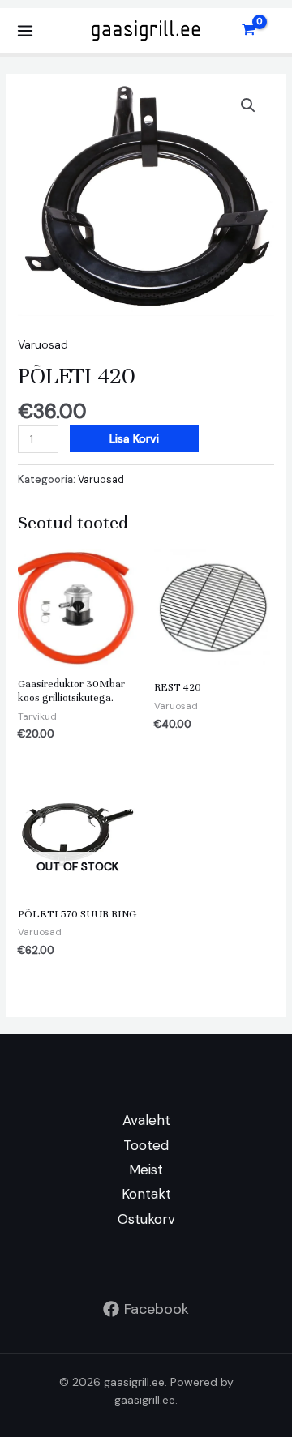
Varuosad (43, 344)
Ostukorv (146, 1219)
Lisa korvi (134, 438)
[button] (248, 105)
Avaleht (146, 1120)
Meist (146, 1169)
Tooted (146, 1145)
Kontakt (146, 1194)
